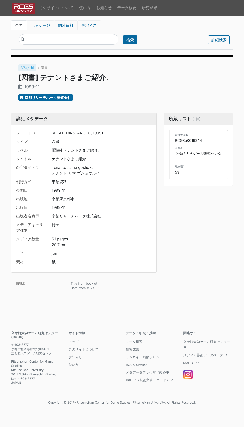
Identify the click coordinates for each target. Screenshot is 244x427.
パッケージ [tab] (40, 25)
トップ (74, 342)
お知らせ (104, 7)
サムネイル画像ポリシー (144, 357)
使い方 (85, 7)
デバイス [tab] (89, 25)
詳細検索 (219, 39)
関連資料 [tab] (65, 25)
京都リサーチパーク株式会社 (47, 97)
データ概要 (126, 7)
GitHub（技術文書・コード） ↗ (150, 380)
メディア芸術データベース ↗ (205, 355)
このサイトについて (56, 7)
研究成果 (149, 7)
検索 (130, 39)
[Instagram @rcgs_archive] (188, 374)
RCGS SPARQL (137, 365)
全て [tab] (19, 25)
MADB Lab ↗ (193, 363)
